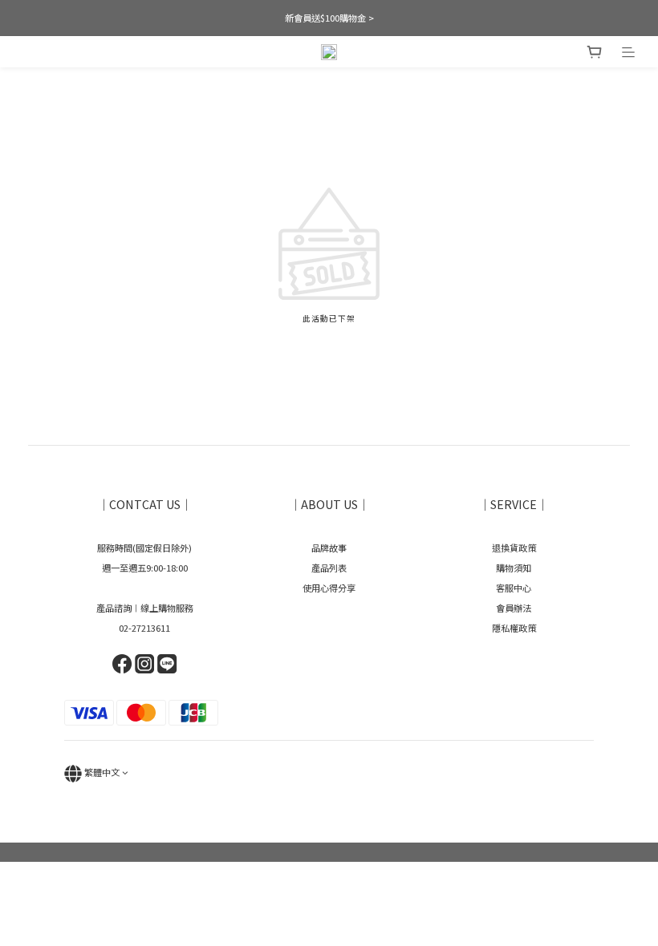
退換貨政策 (514, 547)
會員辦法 (513, 607)
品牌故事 (329, 547)
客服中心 (513, 587)
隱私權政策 (514, 627)
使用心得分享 (329, 587)
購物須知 (513, 567)
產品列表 (329, 567)
